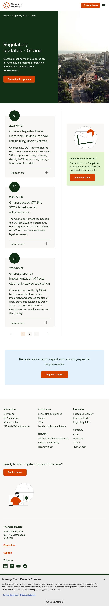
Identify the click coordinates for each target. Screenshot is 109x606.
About (76, 434)
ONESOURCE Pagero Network (53, 438)
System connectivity (48, 442)
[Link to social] (5, 566)
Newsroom (78, 438)
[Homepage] (12, 5)
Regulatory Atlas (81, 422)
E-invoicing (9, 414)
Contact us (9, 545)
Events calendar (81, 418)
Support (7, 552)
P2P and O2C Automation (16, 426)
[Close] (104, 579)
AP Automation (11, 418)
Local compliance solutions (52, 426)
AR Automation (11, 422)
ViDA (40, 422)
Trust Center (79, 446)
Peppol (41, 418)
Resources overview (83, 414)
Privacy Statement (27, 595)
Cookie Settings (54, 602)
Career (76, 442)
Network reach (45, 446)
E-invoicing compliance (50, 414)
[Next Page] (48, 334)
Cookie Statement (10, 595)
